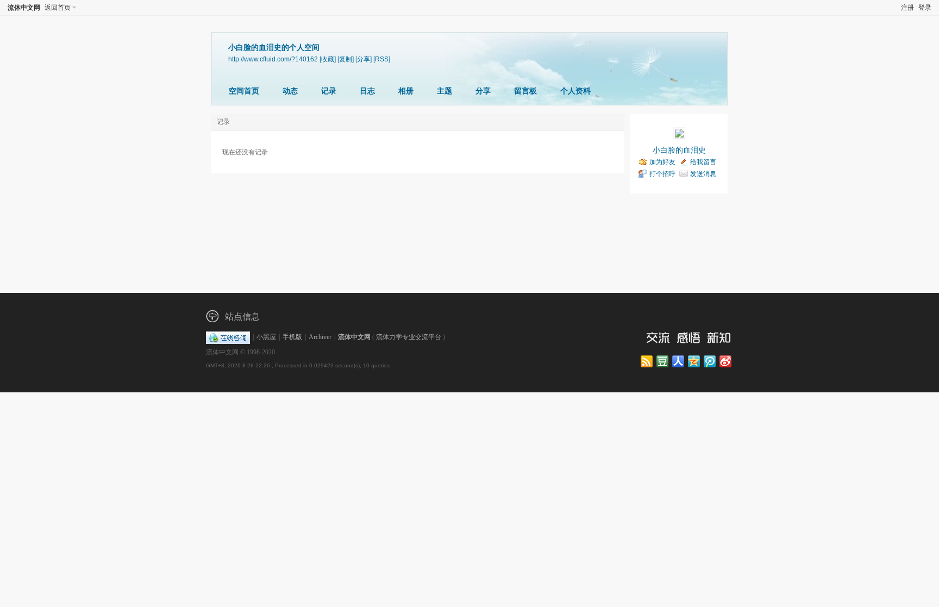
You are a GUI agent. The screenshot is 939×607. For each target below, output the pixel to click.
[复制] (345, 58)
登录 (924, 7)
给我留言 (703, 162)
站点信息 (242, 316)
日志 (367, 91)
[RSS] (381, 58)
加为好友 (662, 162)
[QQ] (228, 337)
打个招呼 (662, 174)
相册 (406, 91)
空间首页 (244, 91)
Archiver (320, 337)
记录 (328, 91)
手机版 (292, 337)
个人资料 (575, 91)
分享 (483, 91)
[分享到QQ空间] (695, 361)
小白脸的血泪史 (679, 150)
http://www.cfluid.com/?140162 (273, 58)
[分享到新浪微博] (726, 361)
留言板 (525, 91)
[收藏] (328, 58)
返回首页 (58, 7)
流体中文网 (24, 7)
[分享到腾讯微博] (710, 361)
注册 (907, 7)
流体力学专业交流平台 (408, 337)
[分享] (363, 58)
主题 (444, 91)
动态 (290, 91)
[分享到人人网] (679, 361)
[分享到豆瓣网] (663, 361)
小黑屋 (266, 337)
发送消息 (703, 174)
